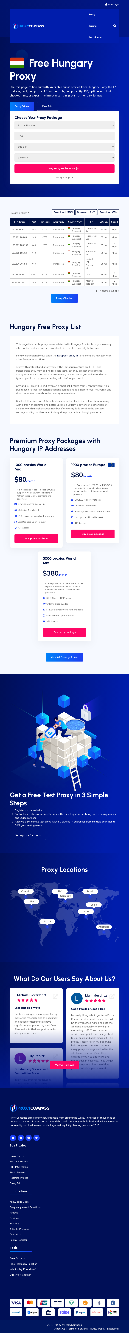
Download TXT (86, 212)
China (93, 904)
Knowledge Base (19, 1201)
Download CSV (108, 212)
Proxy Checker (64, 298)
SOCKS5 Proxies (19, 1161)
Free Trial (47, 106)
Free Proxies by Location (23, 1263)
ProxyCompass (73, 1324)
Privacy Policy (97, 1328)
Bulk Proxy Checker (20, 1274)
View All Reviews (64, 1064)
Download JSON (63, 212)
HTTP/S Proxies (19, 1166)
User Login (113, 4)
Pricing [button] (93, 26)
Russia (90, 891)
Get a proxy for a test (28, 835)
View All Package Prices (64, 657)
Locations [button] (94, 37)
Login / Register (18, 1239)
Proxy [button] (92, 14)
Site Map (15, 1223)
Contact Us (16, 1234)
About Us (59, 1328)
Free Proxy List (18, 1258)
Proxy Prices (22, 106)
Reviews (14, 1218)
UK (60, 891)
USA (31, 901)
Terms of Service (77, 1328)
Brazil (47, 921)
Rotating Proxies (19, 1177)
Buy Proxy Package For (64, 168)
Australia (103, 926)
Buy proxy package (36, 538)
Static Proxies (17, 1172)
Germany (65, 895)
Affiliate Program (19, 1229)
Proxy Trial (16, 1183)
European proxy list (68, 355)
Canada (26, 891)
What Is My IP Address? (23, 1269)
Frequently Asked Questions (25, 1207)
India (86, 911)
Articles (14, 1212)
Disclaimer (113, 1328)
